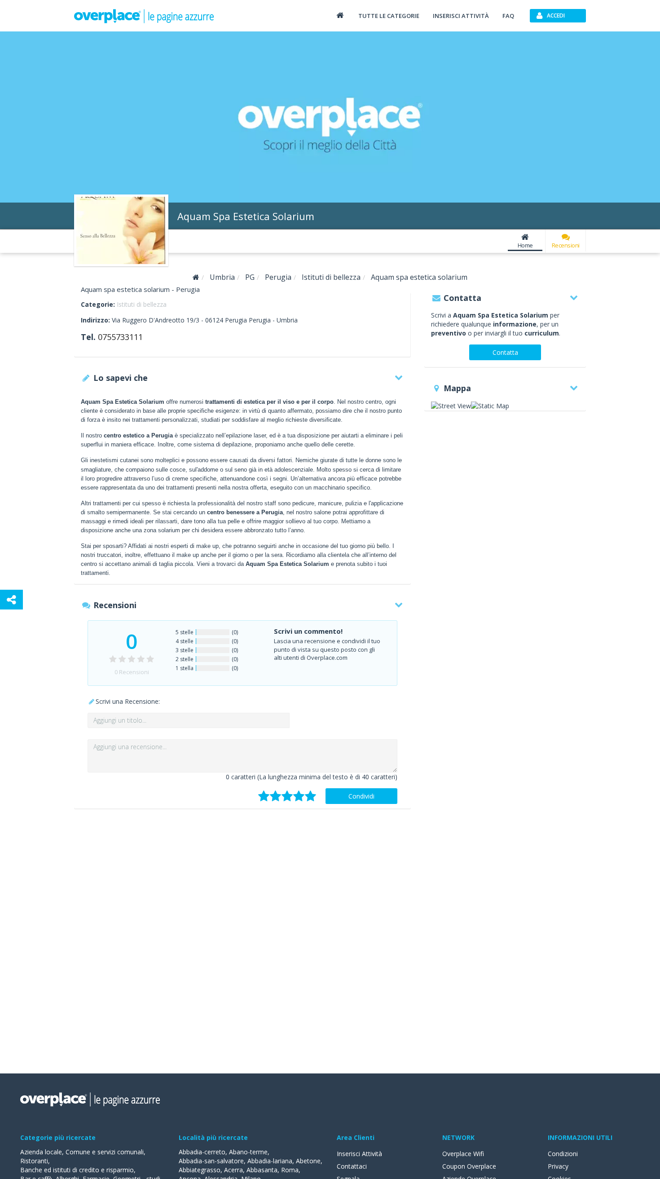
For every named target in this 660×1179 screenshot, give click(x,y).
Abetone (308, 1161)
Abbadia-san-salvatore (211, 1161)
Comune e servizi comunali (105, 1152)
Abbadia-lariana (269, 1161)
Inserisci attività (461, 16)
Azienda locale (41, 1152)
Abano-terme (248, 1152)
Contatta (505, 352)
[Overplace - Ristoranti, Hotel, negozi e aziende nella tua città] (144, 16)
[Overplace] (196, 277)
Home (525, 245)
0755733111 (120, 336)
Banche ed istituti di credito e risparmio (77, 1170)
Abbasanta (261, 1170)
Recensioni (566, 245)
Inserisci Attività (359, 1153)
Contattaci (352, 1166)
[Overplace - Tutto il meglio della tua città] (340, 15)
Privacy (558, 1166)
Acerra (233, 1170)
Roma (290, 1170)
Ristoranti (34, 1161)
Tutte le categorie (388, 16)
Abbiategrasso (199, 1170)
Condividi (361, 796)
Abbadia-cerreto (202, 1152)
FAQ (508, 16)
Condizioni (563, 1153)
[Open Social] (11, 599)
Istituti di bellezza (142, 304)
